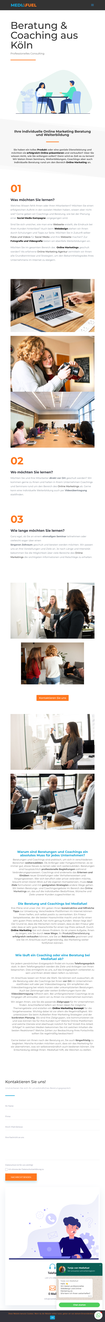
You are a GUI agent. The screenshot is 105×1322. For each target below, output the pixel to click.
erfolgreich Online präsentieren (45, 153)
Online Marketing (76, 162)
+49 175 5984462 (52, 1278)
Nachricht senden (21, 1177)
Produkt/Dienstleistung (76, 933)
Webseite (58, 224)
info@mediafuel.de (52, 1298)
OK (52, 1318)
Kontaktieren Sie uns (52, 697)
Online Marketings (68, 486)
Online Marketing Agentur (52, 251)
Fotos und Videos (20, 237)
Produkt (42, 149)
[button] (100, 1265)
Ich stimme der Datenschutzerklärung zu (26, 1169)
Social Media (42, 237)
